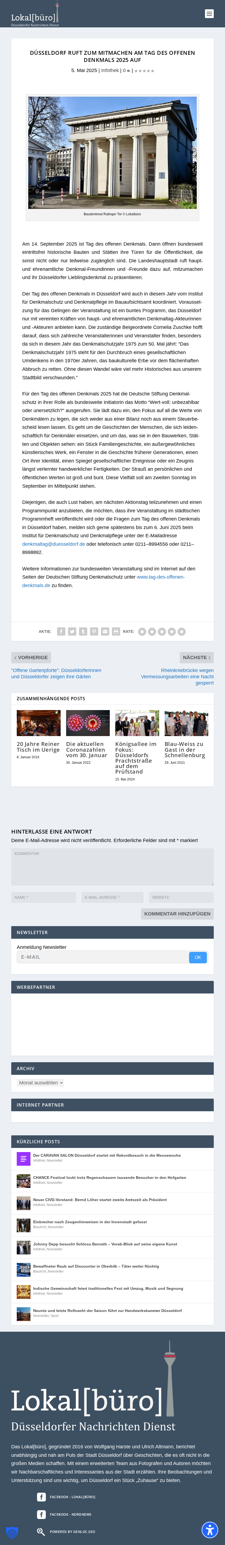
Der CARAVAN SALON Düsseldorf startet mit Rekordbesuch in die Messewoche (107, 1155)
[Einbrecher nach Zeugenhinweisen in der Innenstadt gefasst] (23, 1225)
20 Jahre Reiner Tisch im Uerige (38, 746)
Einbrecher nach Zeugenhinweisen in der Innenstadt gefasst (90, 1222)
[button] (209, 13)
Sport (54, 1316)
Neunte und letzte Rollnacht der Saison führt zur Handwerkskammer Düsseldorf (107, 1310)
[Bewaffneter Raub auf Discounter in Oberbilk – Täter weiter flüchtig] (23, 1270)
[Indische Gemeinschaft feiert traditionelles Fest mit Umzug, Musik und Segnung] (23, 1292)
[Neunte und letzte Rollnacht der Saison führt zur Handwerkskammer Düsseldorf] (23, 1314)
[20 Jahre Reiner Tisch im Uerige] (39, 723)
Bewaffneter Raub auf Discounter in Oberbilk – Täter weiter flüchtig (96, 1266)
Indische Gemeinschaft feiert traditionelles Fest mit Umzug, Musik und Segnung (108, 1288)
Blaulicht (39, 1227)
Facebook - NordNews (71, 1514)
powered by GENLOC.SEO (72, 1531)
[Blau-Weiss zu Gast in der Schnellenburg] (187, 723)
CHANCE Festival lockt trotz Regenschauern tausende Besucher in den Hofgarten (109, 1177)
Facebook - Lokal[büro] (72, 1497)
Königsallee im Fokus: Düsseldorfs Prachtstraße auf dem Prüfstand (135, 757)
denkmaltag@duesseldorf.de (53, 544)
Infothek (110, 70)
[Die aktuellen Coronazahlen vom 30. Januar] (88, 723)
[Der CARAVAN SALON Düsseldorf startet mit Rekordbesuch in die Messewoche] (23, 1159)
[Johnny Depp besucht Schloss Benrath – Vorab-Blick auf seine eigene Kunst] (23, 1247)
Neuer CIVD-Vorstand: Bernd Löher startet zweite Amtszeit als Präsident (100, 1199)
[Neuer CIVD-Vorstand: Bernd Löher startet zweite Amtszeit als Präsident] (23, 1203)
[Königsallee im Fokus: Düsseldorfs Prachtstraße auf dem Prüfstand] (137, 723)
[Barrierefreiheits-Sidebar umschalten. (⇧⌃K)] (210, 1530)
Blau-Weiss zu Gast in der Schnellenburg (185, 749)
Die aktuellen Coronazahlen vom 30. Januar (87, 749)
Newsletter (55, 1160)
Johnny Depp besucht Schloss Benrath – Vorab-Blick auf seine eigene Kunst (105, 1244)
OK (198, 957)
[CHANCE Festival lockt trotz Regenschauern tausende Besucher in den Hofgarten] (23, 1181)
